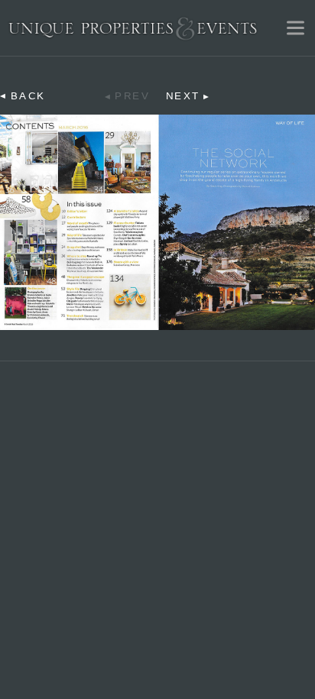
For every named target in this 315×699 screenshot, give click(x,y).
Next (183, 96)
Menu (295, 27)
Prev (132, 96)
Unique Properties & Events (132, 28)
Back (28, 96)
